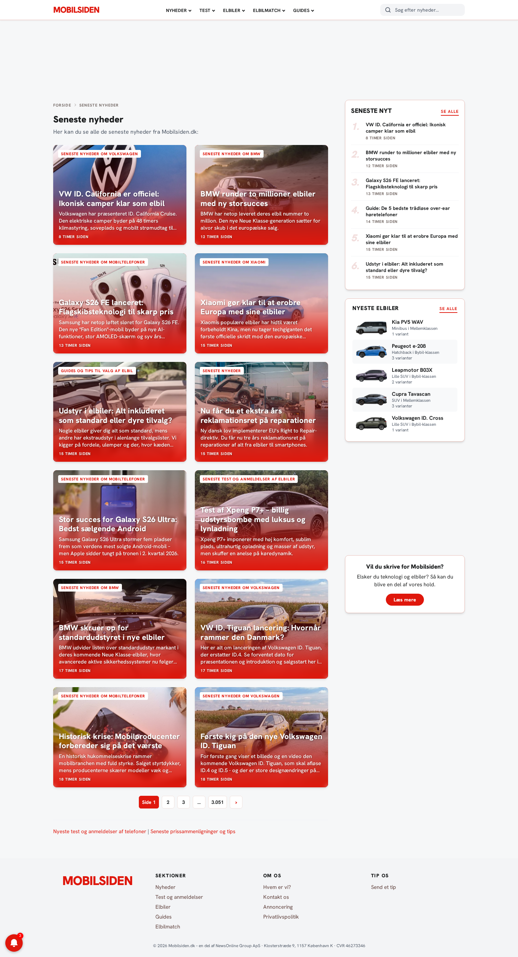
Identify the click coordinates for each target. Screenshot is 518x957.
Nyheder (176, 10)
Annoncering (278, 906)
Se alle (450, 111)
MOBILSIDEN (76, 10)
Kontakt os (276, 897)
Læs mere (405, 599)
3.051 (217, 802)
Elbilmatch (266, 10)
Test (204, 10)
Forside (62, 105)
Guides (301, 10)
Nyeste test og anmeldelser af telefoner (99, 831)
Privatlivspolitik (281, 916)
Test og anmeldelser (179, 897)
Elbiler (231, 10)
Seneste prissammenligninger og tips (192, 831)
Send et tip (383, 887)
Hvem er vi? (277, 887)
